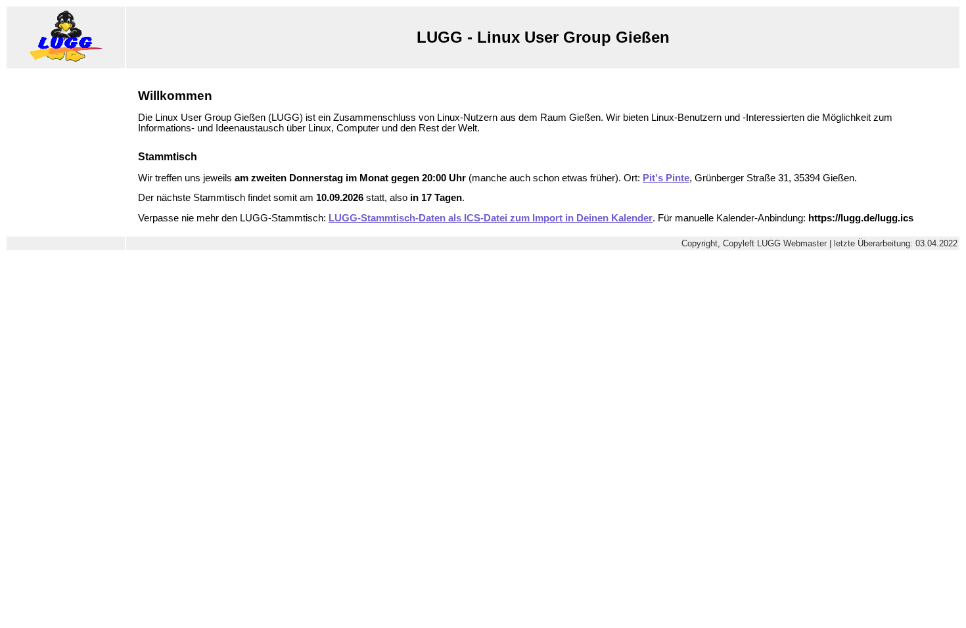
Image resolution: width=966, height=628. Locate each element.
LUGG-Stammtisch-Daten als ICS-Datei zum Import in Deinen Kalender (491, 218)
